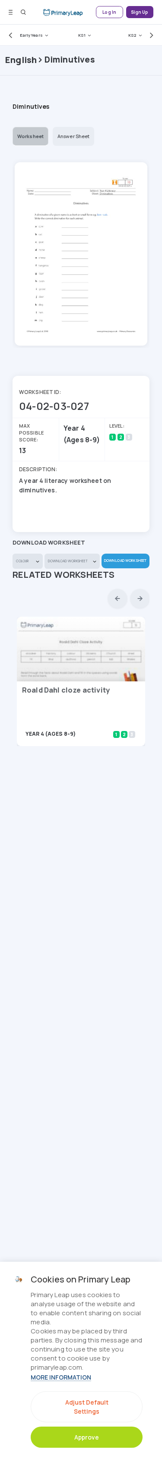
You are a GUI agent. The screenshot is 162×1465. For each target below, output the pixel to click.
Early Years (31, 35)
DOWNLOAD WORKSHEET (125, 560)
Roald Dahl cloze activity (66, 690)
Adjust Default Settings (86, 1406)
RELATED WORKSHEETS (64, 574)
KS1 (82, 35)
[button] (8, 35)
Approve (86, 1437)
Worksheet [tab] (30, 136)
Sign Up (140, 12)
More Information (61, 1377)
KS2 (132, 35)
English (21, 60)
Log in (109, 12)
